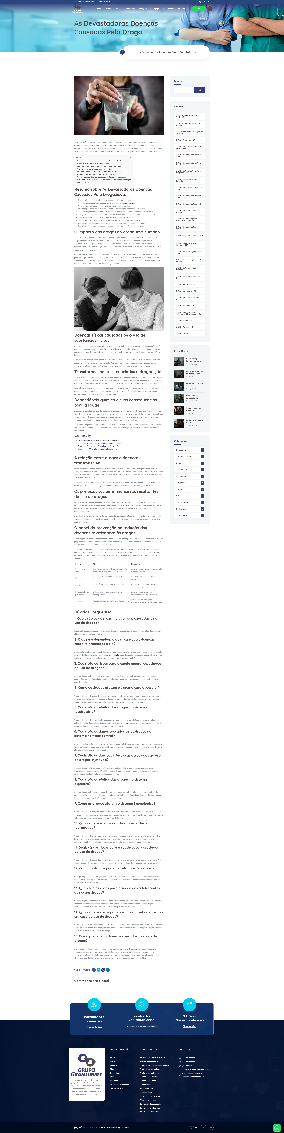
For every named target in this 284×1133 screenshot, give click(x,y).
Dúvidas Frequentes (84, 182)
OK (199, 90)
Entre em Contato (94, 1027)
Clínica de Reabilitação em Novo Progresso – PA (188, 172)
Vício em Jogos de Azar (150, 1096)
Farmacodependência (149, 1061)
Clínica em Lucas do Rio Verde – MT (188, 298)
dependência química (126, 203)
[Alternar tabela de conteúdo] (128, 158)
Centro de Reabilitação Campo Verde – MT (188, 116)
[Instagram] (200, 2)
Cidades (108, 9)
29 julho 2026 (193, 364)
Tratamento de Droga (149, 1073)
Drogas (180, 463)
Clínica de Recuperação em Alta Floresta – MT (188, 211)
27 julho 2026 (193, 389)
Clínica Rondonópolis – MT (187, 321)
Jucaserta (125, 1127)
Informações (182, 470)
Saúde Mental (183, 496)
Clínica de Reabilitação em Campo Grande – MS (189, 147)
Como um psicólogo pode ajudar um (195, 372)
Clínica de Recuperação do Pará (189, 204)
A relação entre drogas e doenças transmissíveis (95, 174)
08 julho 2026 (193, 425)
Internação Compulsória (150, 1104)
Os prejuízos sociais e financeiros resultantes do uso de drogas (101, 177)
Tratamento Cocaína (149, 1077)
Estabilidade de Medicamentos (153, 1057)
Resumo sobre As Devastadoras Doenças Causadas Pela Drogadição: (103, 161)
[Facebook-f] (196, 2)
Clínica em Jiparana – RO (187, 291)
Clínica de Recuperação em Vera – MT (189, 277)
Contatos (181, 9)
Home (98, 9)
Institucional (182, 476)
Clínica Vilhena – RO (185, 334)
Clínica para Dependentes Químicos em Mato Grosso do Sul (188, 313)
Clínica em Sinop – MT (186, 306)
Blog (112, 1069)
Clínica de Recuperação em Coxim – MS (189, 236)
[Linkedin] (203, 1127)
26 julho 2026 (193, 401)
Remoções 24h (144, 9)
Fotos (117, 9)
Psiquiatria (181, 483)
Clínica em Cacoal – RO (186, 284)
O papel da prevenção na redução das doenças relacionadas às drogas (104, 180)
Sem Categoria (183, 502)
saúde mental (114, 655)
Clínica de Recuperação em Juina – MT (189, 252)
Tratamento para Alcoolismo (152, 1069)
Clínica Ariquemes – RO (186, 140)
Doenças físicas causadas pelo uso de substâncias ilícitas (99, 166)
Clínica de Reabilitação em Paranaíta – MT (186, 180)
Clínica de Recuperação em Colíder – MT (187, 228)
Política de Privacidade (119, 1085)
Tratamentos (128, 9)
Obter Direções (189, 1026)
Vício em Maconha (148, 1100)
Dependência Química (185, 457)
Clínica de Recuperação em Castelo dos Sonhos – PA (187, 219)
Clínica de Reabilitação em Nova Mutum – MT (188, 164)
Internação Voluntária (149, 1112)
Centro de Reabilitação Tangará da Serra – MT (189, 132)
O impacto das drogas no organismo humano (94, 164)
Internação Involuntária (150, 1108)
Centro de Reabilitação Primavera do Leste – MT (189, 124)
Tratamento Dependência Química (154, 1065)
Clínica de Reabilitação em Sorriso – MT (189, 196)
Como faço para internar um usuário (194, 360)
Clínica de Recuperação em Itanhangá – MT (187, 244)
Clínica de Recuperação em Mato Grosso (189, 261)
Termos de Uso (116, 1088)
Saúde (180, 489)
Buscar (178, 81)
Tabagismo (182, 509)
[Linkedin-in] (204, 2)
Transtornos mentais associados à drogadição (95, 169)
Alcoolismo (182, 450)
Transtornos (145, 1085)
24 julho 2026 (193, 413)
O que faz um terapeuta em (192, 397)
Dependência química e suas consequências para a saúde (99, 172)
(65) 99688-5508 (142, 1020)
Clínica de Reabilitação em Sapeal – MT (189, 188)
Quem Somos (168, 9)
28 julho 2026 (193, 376)
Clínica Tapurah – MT (185, 327)
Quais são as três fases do (193, 409)
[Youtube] (208, 2)
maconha (127, 723)
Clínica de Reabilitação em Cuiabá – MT (189, 155)
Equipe (156, 9)
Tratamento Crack (148, 1081)
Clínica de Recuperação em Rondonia (187, 269)
